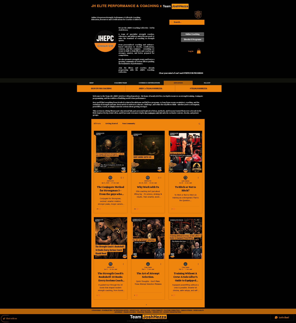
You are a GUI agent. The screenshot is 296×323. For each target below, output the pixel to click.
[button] (199, 5)
